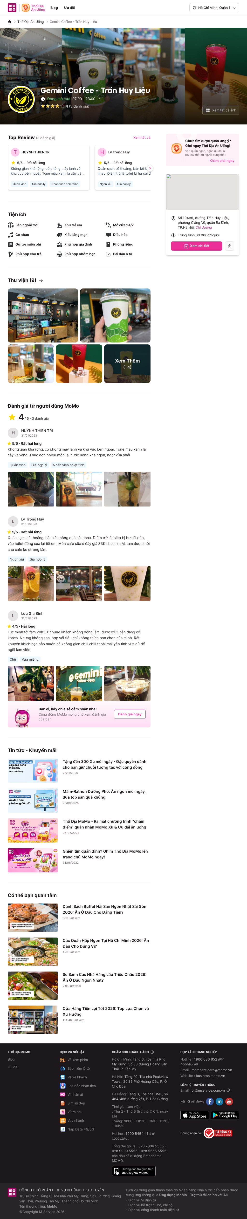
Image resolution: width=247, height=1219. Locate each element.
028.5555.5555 (153, 1151)
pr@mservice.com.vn (208, 1090)
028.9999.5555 (124, 1151)
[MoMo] (10, 22)
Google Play (225, 1115)
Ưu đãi (69, 8)
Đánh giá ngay (130, 714)
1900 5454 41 (137, 1133)
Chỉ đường (204, 227)
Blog (54, 8)
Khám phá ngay (222, 160)
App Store (194, 1115)
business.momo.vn (210, 1076)
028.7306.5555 (151, 1146)
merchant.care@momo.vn (212, 1070)
